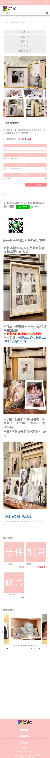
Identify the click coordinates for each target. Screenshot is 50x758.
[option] (15, 108)
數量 (25, 145)
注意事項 (26, 194)
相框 (23, 41)
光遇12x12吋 (26, 337)
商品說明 (8, 194)
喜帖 (23, 37)
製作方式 (25, 175)
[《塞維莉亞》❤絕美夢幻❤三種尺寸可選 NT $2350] (26, 629)
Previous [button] (3, 632)
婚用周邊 (23, 51)
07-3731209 (29, 752)
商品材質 (17, 194)
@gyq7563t (34, 207)
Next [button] (47, 632)
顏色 (25, 155)
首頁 (6, 22)
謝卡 (23, 46)
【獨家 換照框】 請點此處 (17, 516)
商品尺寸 (25, 165)
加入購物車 (37, 185)
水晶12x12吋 (19, 341)
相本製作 (14, 22)
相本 (23, 32)
